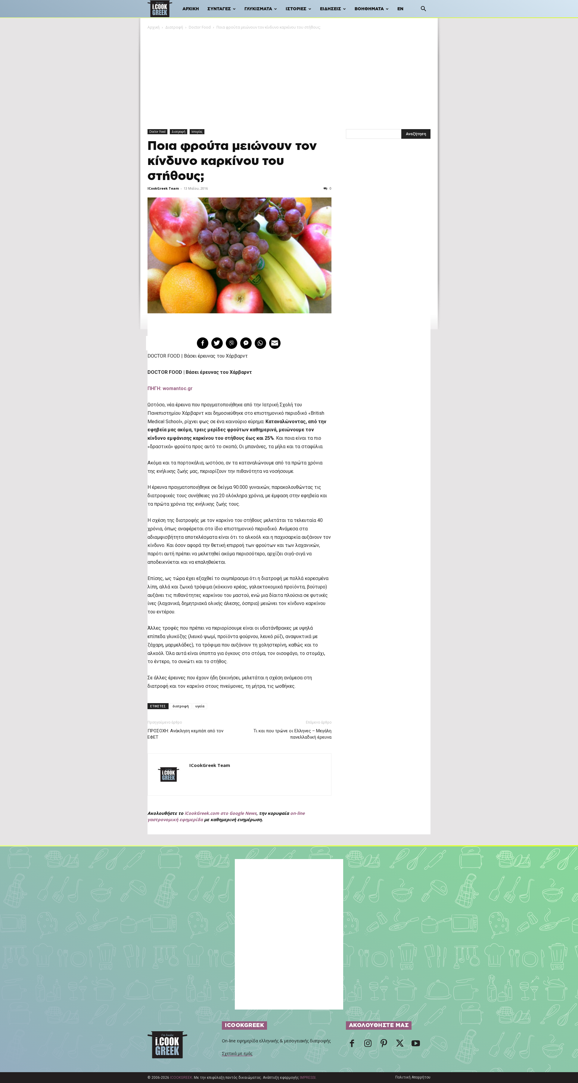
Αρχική (190, 9)
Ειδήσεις (330, 9)
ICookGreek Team (163, 188)
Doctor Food (200, 27)
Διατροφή (174, 27)
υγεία (199, 706)
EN (400, 9)
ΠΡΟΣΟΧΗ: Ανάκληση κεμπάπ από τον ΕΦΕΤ (185, 734)
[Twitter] (400, 1045)
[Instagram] (368, 1045)
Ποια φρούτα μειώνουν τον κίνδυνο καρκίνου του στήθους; (232, 161)
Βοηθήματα (369, 9)
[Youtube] (416, 1045)
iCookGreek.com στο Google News (220, 813)
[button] (423, 9)
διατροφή (180, 706)
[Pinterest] (384, 1045)
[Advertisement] (289, 75)
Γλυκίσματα (258, 9)
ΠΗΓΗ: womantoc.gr (170, 388)
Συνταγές (219, 9)
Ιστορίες (296, 9)
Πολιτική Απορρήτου (412, 1077)
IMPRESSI (307, 1077)
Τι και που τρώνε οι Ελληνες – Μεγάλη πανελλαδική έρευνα (292, 734)
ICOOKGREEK (181, 1077)
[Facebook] (352, 1045)
